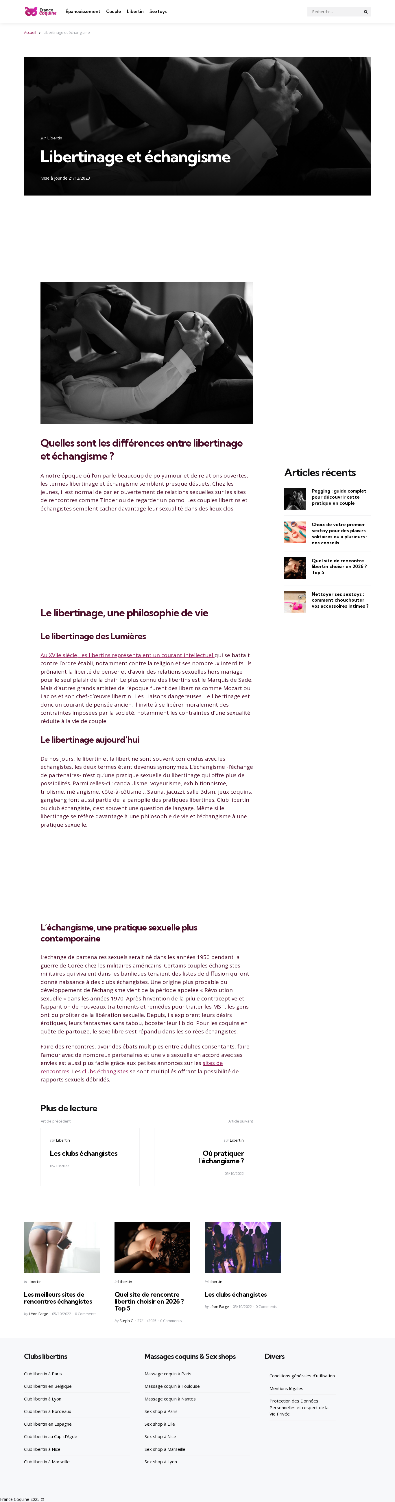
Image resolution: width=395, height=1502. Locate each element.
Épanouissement (83, 11)
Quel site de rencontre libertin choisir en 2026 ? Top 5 (339, 566)
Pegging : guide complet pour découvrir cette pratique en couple (339, 497)
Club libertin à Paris (43, 1373)
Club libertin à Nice (42, 1449)
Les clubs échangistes (84, 1153)
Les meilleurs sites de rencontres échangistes (58, 1297)
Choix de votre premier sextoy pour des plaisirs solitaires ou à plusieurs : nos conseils (339, 533)
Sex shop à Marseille (165, 1449)
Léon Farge (38, 1313)
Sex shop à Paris (161, 1411)
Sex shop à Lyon (161, 1461)
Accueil (30, 32)
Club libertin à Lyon (42, 1399)
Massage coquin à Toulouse (172, 1386)
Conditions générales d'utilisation (302, 1375)
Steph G (126, 1320)
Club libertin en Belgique (48, 1386)
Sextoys (158, 11)
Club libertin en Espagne (48, 1424)
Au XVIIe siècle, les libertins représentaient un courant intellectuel (127, 655)
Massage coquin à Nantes (170, 1399)
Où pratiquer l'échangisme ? (221, 1157)
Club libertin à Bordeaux (47, 1411)
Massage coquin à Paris (168, 1373)
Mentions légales (286, 1388)
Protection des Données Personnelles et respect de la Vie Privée (299, 1407)
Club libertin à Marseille (47, 1461)
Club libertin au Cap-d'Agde (50, 1436)
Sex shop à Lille (160, 1424)
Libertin (135, 11)
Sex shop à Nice (160, 1436)
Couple (113, 11)
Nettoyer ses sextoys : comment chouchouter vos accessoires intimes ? (340, 600)
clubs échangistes (105, 1071)
